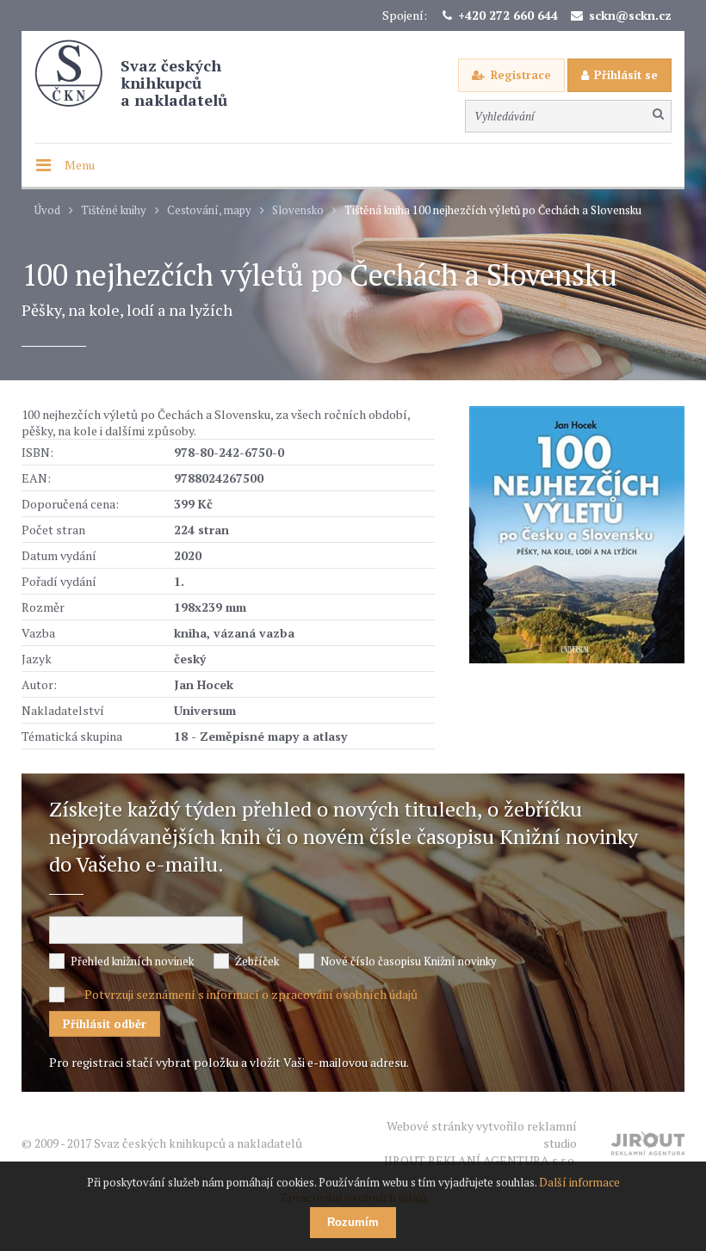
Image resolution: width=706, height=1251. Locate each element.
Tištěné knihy (113, 210)
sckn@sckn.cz (630, 15)
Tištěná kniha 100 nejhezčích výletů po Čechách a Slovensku (492, 210)
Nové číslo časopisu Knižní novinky (408, 961)
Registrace (521, 75)
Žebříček (257, 961)
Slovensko (298, 210)
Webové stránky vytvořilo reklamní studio (480, 1143)
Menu (80, 165)
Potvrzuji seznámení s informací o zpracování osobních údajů (251, 994)
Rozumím (353, 1222)
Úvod (47, 210)
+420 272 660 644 (508, 15)
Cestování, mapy (209, 210)
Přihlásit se (626, 75)
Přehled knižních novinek (132, 961)
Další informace (579, 1182)
